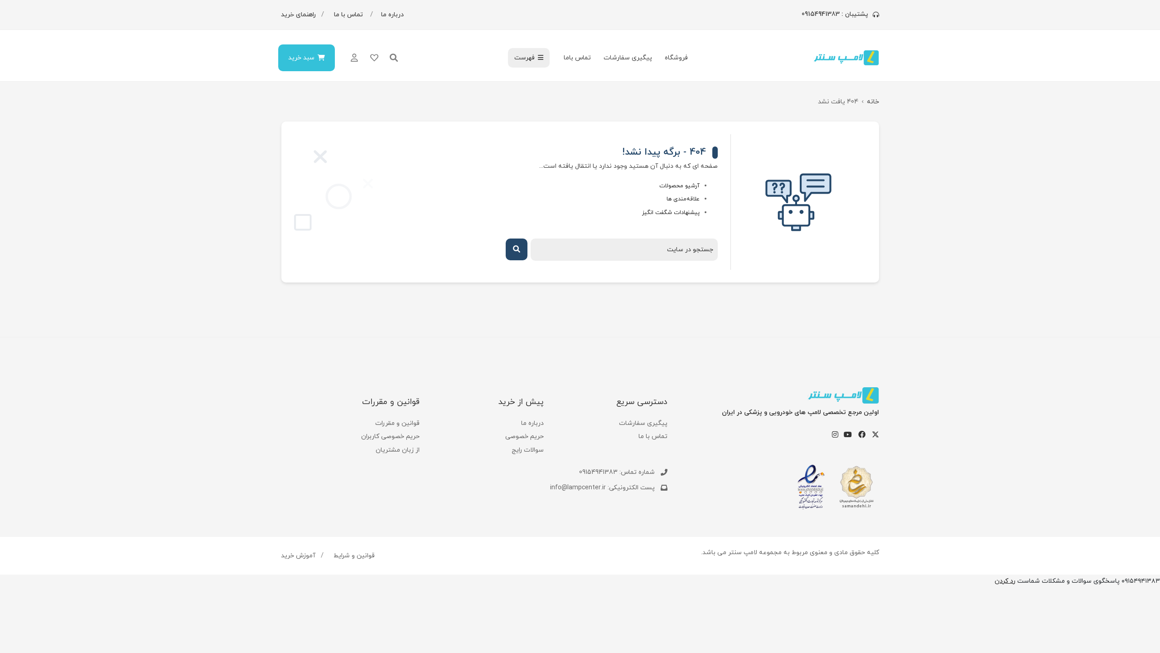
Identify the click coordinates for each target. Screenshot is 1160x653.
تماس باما (577, 58)
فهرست (524, 58)
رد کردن (1005, 581)
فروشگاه (676, 58)
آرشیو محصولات (679, 186)
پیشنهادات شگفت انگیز (671, 213)
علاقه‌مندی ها (683, 199)
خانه (873, 101)
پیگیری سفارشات (628, 58)
